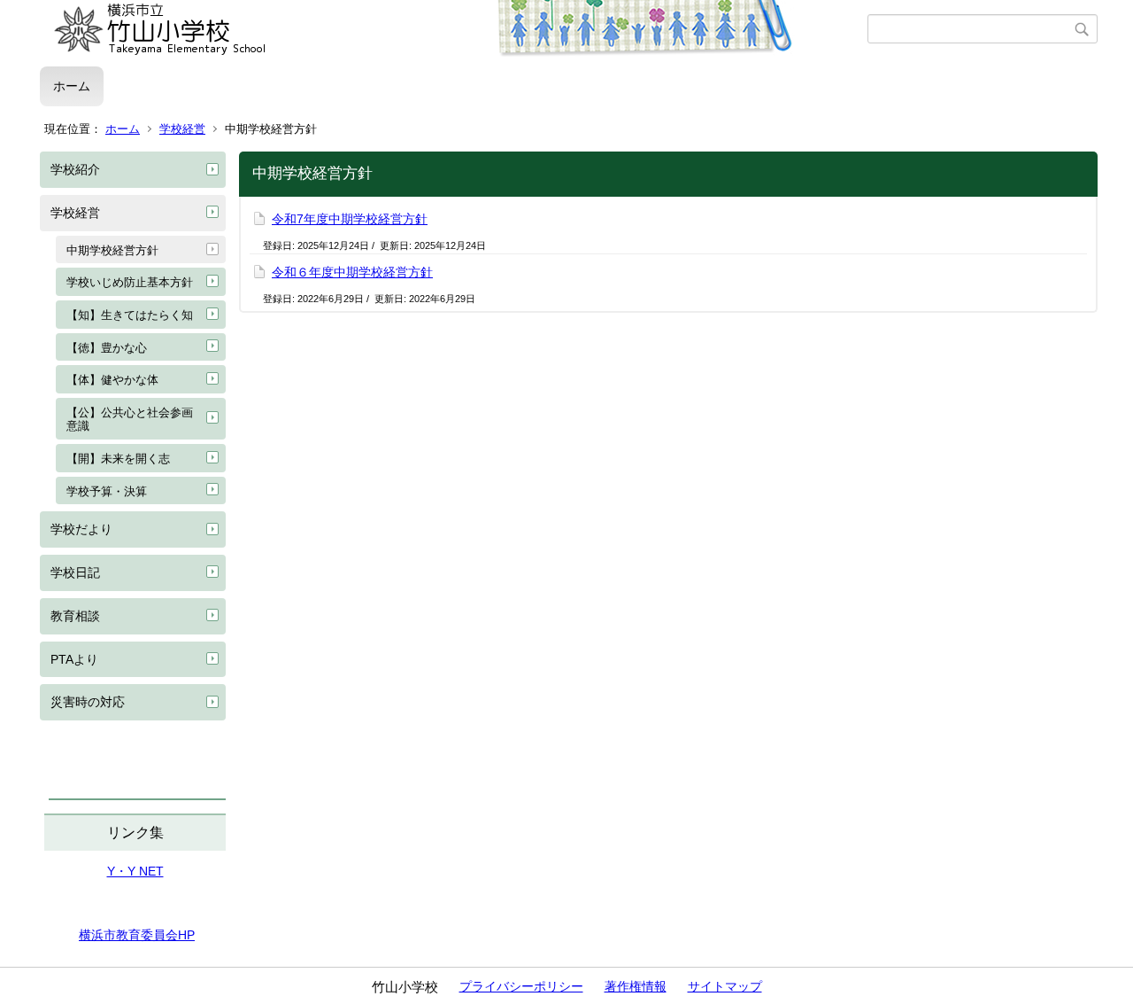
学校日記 (75, 572)
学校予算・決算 (106, 491)
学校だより (81, 529)
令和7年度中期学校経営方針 (350, 219)
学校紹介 (75, 169)
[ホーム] (453, 29)
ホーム (71, 86)
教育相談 (75, 616)
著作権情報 (636, 986)
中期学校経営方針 (112, 250)
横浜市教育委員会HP (137, 935)
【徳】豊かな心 (106, 347)
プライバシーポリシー (521, 986)
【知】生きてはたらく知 (129, 315)
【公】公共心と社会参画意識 (129, 419)
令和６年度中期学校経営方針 (352, 272)
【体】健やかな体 (112, 379)
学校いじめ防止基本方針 (129, 282)
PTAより (74, 659)
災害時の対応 (87, 702)
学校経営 (182, 129)
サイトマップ (725, 986)
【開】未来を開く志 (118, 458)
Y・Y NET (135, 871)
